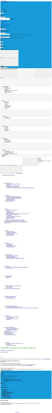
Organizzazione (7, 195)
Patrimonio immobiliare (10, 297)
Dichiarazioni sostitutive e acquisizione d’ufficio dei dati (15, 258)
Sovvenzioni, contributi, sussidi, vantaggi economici (12, 285)
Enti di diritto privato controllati (11, 245)
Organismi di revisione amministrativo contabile (12, 288)
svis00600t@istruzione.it (13, 379)
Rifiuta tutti (9, 360)
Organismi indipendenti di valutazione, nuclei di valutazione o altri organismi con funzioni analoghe (22, 307)
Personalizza (3, 360)
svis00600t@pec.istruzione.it (13, 380)
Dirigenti (7, 210)
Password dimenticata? (4, 21)
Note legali (4, 390)
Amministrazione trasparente (7, 396)
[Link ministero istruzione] (4, 1)
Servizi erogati (6, 315)
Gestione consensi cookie (6, 395)
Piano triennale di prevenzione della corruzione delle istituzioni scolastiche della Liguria (20, 187)
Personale (6, 208)
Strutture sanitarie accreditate (9, 333)
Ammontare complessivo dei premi (12, 233)
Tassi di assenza (9, 215)
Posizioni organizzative (10, 211)
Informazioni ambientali (8, 332)
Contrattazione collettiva (10, 217)
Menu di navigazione (19, 173)
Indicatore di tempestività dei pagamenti (12, 328)
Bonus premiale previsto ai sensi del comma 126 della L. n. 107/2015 (17, 213)
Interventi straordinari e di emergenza (10, 334)
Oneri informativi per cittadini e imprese (12, 185)
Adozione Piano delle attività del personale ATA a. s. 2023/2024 (14, 220)
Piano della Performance (10, 231)
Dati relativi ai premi (9, 234)
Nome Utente (12, 18)
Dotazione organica (9, 212)
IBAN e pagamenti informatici (11, 329)
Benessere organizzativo (10, 235)
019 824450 (6, 378)
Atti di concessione (9, 287)
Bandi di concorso (7, 222)
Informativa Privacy (5, 391)
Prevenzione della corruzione (11, 345)
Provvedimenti (6, 266)
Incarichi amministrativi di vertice (11, 209)
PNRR (7, 277)
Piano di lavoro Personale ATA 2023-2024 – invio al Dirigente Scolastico (16, 221)
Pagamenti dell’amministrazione (9, 327)
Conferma (5, 67)
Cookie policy (4, 389)
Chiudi (2, 44)
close (1, 77)
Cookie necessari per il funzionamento (6, 368)
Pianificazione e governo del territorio (10, 331)
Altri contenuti (6, 342)
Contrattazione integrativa (10, 218)
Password (11, 19)
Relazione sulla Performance (11, 232)
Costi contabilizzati (9, 317)
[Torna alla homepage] (26, 68)
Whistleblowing (5, 394)
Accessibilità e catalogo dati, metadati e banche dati (14, 343)
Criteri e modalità (9, 286)
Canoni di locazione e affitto (11, 298)
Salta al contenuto (3, 0)
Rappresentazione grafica (10, 246)
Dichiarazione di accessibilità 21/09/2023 (7, 350)
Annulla (2, 67)
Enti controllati (6, 243)
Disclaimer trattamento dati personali (6, 404)
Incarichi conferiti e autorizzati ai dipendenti (13, 216)
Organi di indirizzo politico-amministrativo (13, 196)
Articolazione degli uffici (10, 199)
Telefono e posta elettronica (10, 200)
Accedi (2, 13)
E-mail (11, 34)
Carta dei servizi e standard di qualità (12, 316)
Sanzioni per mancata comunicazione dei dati (13, 197)
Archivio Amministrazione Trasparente (8, 175)
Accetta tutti (16, 360)
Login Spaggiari (26, 36)
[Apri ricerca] (44, 73)
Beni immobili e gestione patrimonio (10, 296)
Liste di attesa (8, 319)
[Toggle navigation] (8, 73)
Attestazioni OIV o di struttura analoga (12, 186)
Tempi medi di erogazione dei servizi (12, 318)
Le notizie (40, 159)
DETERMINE (8, 276)
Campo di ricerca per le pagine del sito (6, 165)
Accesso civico (8, 344)
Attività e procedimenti (8, 254)
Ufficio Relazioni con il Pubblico (7, 392)
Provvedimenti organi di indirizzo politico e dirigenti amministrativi (17, 267)
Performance (6, 230)
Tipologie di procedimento (10, 256)
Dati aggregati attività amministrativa (12, 255)
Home (40, 158)
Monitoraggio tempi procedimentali (12, 257)
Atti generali (8, 184)
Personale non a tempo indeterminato (12, 214)
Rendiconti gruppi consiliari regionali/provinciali (14, 198)
